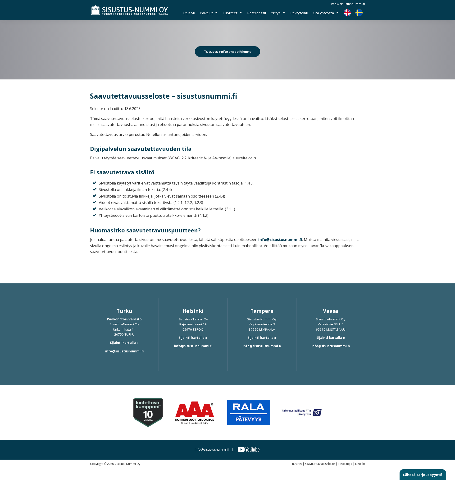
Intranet (296, 464)
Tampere (261, 311)
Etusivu (189, 12)
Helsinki (193, 311)
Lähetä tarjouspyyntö (422, 474)
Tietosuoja (345, 464)
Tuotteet (230, 12)
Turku (124, 311)
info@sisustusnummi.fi (348, 4)
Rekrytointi (299, 12)
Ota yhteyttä (323, 12)
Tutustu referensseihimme (227, 51)
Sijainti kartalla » (124, 343)
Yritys (276, 12)
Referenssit (256, 12)
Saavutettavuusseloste (320, 464)
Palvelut (206, 12)
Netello (360, 464)
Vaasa (330, 311)
